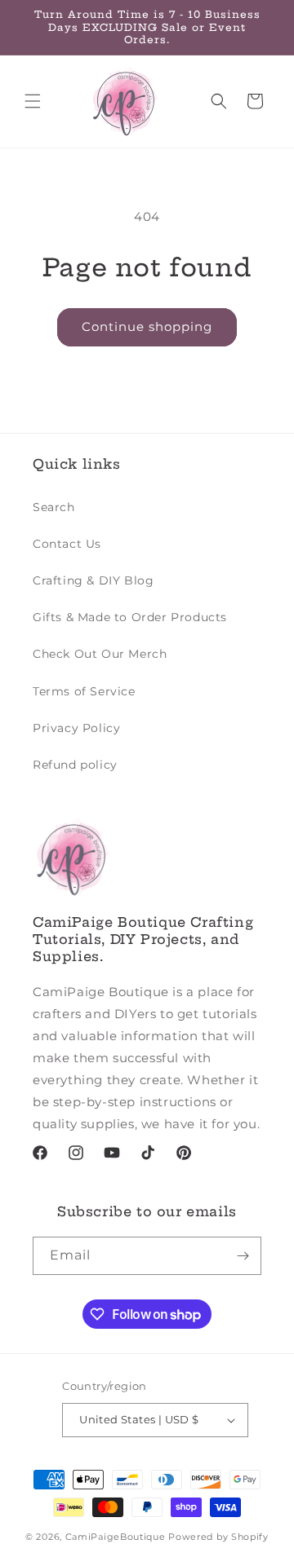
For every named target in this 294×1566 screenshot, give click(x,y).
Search (54, 507)
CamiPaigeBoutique (115, 1536)
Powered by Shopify (218, 1536)
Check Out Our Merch (100, 653)
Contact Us (67, 543)
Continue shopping (147, 326)
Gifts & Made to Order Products (130, 617)
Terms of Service (84, 691)
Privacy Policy (76, 728)
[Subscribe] (243, 1256)
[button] (33, 101)
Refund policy (75, 764)
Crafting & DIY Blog (93, 580)
